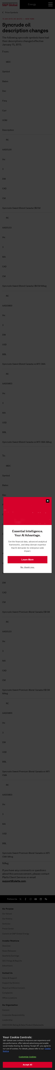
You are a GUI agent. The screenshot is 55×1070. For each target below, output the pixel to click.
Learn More (27, 559)
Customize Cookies (27, 1057)
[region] (27, 1049)
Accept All (27, 1064)
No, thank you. (27, 567)
